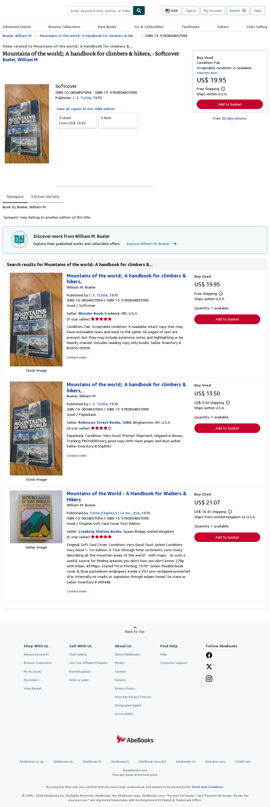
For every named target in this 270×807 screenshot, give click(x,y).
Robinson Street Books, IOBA (104, 422)
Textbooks (191, 26)
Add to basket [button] (230, 104)
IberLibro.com (215, 761)
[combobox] (100, 10)
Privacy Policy (125, 688)
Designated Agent (128, 705)
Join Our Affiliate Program (88, 663)
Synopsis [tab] (15, 196)
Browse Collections (64, 26)
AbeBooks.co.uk (32, 761)
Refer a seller (79, 680)
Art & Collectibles (149, 26)
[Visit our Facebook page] (209, 656)
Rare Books (107, 26)
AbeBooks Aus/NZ (152, 761)
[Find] (139, 10)
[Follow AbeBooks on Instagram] (209, 679)
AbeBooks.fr (92, 761)
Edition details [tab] (45, 196)
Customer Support (173, 663)
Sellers (223, 26)
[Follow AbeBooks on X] (209, 667)
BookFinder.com (135, 772)
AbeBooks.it (120, 761)
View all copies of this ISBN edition (86, 108)
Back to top (135, 631)
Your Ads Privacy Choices (133, 697)
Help (258, 10)
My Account (213, 10)
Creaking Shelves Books (100, 531)
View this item (207, 73)
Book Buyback (79, 671)
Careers (120, 671)
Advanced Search (17, 26)
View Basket (33, 688)
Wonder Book (90, 313)
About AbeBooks (127, 654)
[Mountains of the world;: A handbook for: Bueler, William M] (36, 474)
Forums (120, 680)
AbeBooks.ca (185, 761)
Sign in (191, 10)
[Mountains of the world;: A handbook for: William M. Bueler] (36, 365)
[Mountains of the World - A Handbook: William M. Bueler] (36, 542)
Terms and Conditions (207, 787)
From (72, 120)
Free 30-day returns (230, 118)
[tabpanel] (95, 212)
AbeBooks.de (63, 761)
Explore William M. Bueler (148, 243)
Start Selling (257, 26)
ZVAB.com (243, 761)
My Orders (31, 680)
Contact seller (77, 357)
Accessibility (124, 714)
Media (119, 663)
